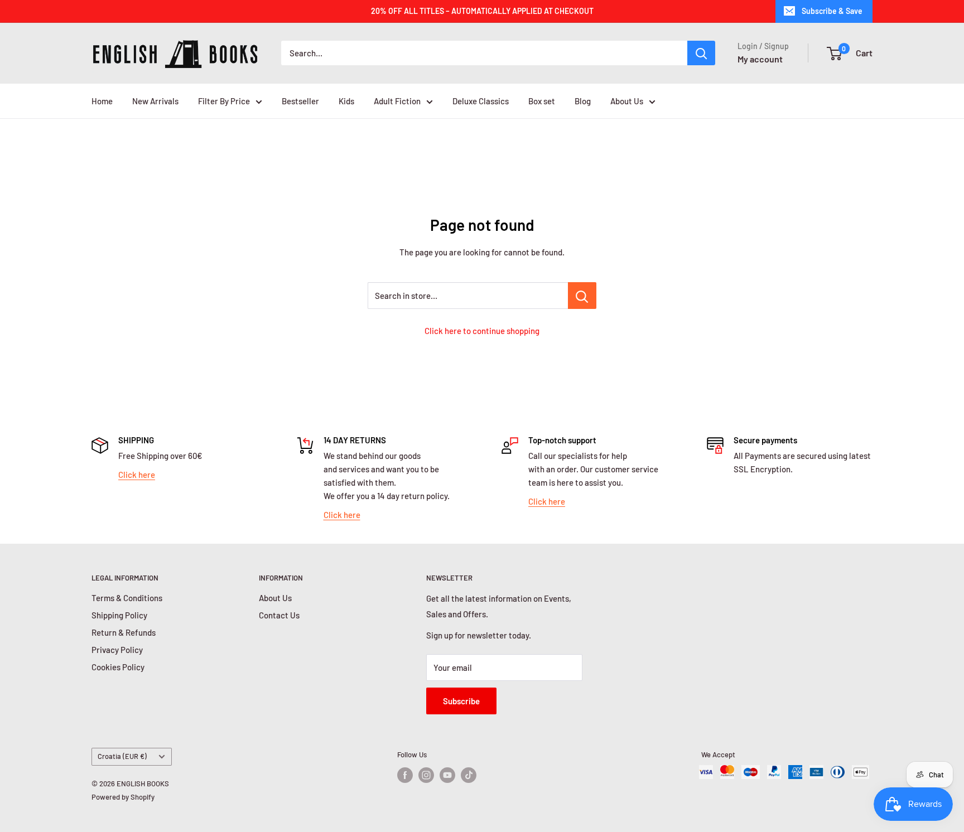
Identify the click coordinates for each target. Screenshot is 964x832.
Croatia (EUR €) (122, 756)
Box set (541, 101)
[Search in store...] (582, 295)
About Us (626, 101)
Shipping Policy (119, 615)
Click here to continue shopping (482, 331)
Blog (583, 101)
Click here (136, 475)
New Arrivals (155, 101)
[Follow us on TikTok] (468, 775)
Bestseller (300, 101)
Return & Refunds (123, 632)
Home (102, 101)
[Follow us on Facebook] (405, 775)
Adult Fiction (397, 101)
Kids (346, 101)
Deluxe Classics (480, 101)
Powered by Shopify (123, 796)
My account (760, 59)
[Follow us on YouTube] (447, 775)
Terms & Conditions (126, 598)
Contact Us (279, 615)
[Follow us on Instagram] (426, 775)
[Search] (701, 53)
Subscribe (461, 701)
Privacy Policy (117, 650)
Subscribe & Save (832, 11)
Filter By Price (224, 101)
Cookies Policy (117, 667)
